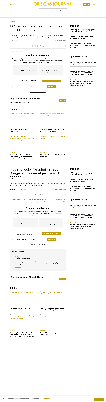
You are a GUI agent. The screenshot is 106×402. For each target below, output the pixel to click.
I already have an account (38, 92)
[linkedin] (35, 194)
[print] (65, 194)
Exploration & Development (65, 14)
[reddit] (40, 194)
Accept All (99, 399)
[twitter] (38, 194)
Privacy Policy (47, 398)
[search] (13, 4)
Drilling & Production (48, 14)
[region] (53, 399)
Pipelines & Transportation (83, 14)
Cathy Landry (13, 189)
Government (13, 21)
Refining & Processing (33, 14)
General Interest (19, 14)
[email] (43, 194)
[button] (11, 4)
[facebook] (32, 194)
